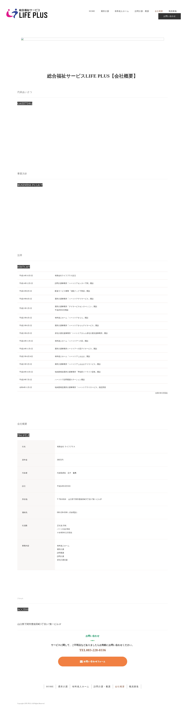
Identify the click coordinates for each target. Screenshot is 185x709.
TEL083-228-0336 (92, 650)
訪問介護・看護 (142, 11)
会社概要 (159, 11)
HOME (92, 11)
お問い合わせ (169, 16)
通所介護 (105, 11)
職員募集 (173, 11)
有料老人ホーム (122, 11)
